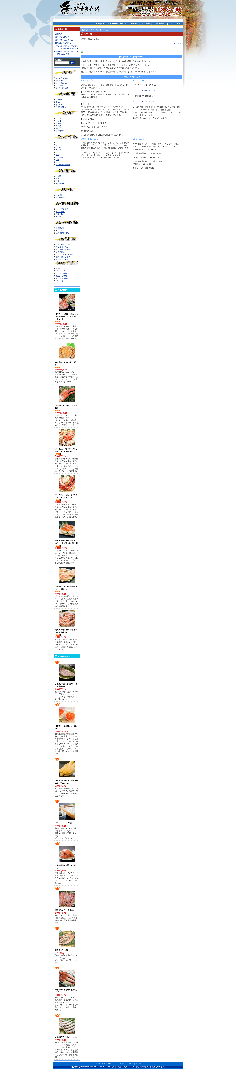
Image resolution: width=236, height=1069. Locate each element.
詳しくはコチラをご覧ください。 (146, 90)
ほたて (58, 142)
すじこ (58, 126)
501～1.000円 (61, 271)
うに (57, 152)
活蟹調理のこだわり (63, 43)
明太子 (58, 123)
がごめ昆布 (60, 212)
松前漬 (58, 176)
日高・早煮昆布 (62, 209)
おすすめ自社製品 (63, 245)
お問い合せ (145, 24)
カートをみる (99, 24)
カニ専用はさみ (62, 247)
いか (57, 160)
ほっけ (58, 147)
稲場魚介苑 (62, 29)
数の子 (58, 128)
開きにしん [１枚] (61, 950)
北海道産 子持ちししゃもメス (66, 1037)
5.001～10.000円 (62, 278)
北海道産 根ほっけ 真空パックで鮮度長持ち (66, 685)
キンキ (58, 150)
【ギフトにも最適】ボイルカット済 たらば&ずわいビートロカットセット (66, 316)
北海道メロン (61, 228)
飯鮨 (57, 181)
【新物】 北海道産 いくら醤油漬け (66, 727)
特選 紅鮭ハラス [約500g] (64, 910)
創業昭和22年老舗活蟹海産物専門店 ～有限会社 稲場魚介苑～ (157, 2)
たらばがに (60, 99)
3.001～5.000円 (62, 276)
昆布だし (59, 214)
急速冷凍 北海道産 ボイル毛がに (66, 363)
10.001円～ (60, 281)
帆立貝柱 (59, 195)
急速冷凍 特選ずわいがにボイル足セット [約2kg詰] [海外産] (66, 542)
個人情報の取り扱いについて (106, 1064)
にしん (58, 162)
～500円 (59, 268)
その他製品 (60, 252)
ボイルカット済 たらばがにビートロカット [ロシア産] (66, 496)
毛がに (61, 81)
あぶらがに (63, 88)
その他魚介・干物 (63, 165)
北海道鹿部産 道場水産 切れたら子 (66, 866)
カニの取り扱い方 (62, 37)
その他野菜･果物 (62, 233)
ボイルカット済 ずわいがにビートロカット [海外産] (66, 450)
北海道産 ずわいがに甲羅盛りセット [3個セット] (66, 588)
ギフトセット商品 (63, 249)
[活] (57, 81)
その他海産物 (61, 183)
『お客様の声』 (160, 24)
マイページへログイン (117, 24)
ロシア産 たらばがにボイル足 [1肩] (66, 407)
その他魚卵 (60, 131)
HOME (84, 30)
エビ (57, 155)
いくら (58, 118)
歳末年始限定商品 (63, 257)
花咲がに (62, 85)
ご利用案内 (133, 24)
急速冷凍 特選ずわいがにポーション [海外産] (66, 631)
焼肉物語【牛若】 (63, 259)
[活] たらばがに (62, 78)
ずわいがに (63, 83)
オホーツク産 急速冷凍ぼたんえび (66, 991)
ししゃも (59, 157)
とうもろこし (61, 230)
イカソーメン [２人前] (63, 823)
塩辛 (57, 179)
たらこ (58, 121)
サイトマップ (174, 24)
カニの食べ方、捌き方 (64, 40)
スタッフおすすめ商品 (64, 254)
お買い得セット (62, 107)
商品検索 (58, 60)
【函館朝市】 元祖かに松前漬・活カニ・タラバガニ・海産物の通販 (155, 4)
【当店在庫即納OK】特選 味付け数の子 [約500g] (66, 782)
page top (179, 43)
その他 (58, 217)
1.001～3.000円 (62, 273)
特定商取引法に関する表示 (130, 1064)
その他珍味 (60, 198)
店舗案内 (58, 34)
